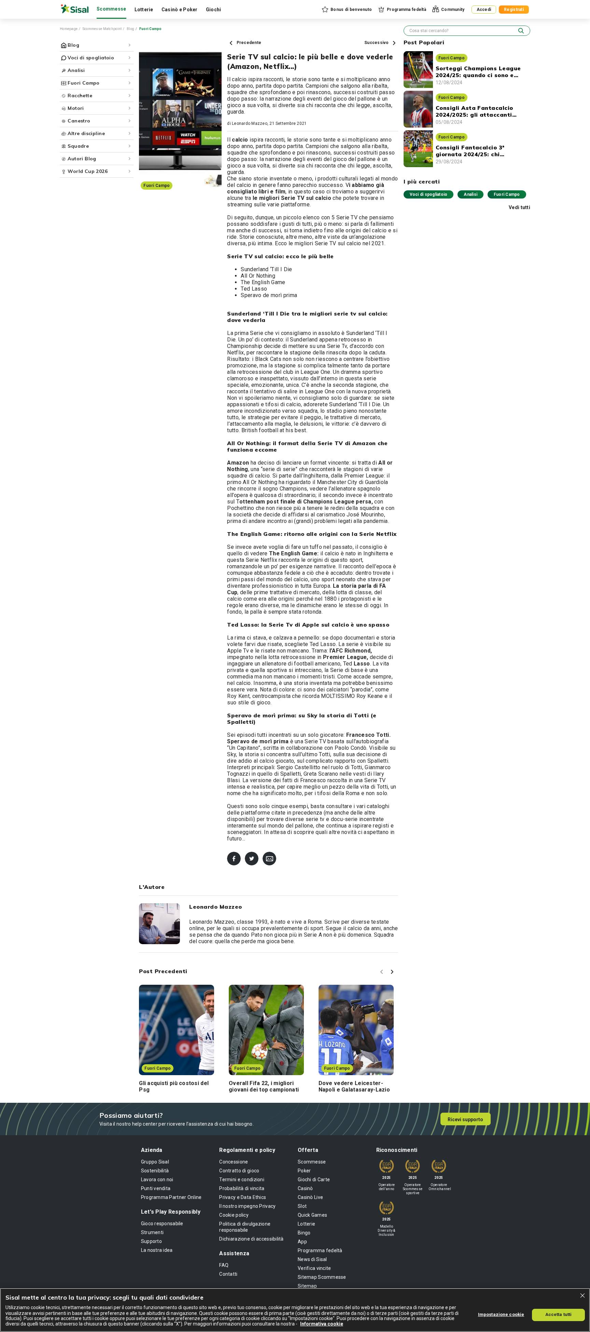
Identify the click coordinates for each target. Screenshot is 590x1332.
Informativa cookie (321, 1324)
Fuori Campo (507, 194)
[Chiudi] (582, 1295)
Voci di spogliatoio (429, 194)
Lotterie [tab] (144, 9)
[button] (346, 9)
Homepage (69, 29)
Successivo (377, 42)
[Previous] (383, 973)
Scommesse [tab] (111, 9)
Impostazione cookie (501, 1314)
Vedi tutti (519, 207)
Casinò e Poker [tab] (179, 9)
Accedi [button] (484, 9)
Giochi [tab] (213, 9)
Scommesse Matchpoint (102, 29)
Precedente (248, 42)
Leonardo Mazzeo (249, 123)
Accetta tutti (558, 1314)
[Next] (393, 973)
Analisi (470, 194)
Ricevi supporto (465, 1119)
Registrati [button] (514, 9)
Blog (130, 29)
